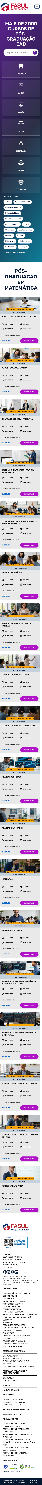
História (8, 236)
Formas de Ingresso (12, 1309)
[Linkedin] (16, 1272)
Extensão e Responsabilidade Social (20, 1315)
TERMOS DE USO (10, 1265)
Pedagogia (10, 247)
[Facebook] (5, 1272)
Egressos (7, 1320)
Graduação (8, 1378)
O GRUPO (6, 1254)
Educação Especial (13, 207)
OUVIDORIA (7, 1267)
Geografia (9, 230)
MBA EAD (7, 1364)
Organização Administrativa (16, 1293)
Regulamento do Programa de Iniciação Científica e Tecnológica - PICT (19, 1442)
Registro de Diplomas (13, 1400)
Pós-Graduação (10, 1381)
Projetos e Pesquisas (13, 1312)
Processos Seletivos (13, 1304)
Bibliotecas (8, 1333)
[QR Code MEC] (15, 1244)
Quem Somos (8, 1299)
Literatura (10, 241)
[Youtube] (13, 1272)
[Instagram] (8, 1272)
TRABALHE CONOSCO (12, 1260)
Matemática (24, 241)
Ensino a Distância (13, 219)
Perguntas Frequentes (14, 1325)
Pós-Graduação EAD (12, 1358)
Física (26, 224)
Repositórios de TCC (12, 1405)
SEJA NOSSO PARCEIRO (12, 1257)
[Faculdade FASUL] (16, 1229)
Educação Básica (22, 202)
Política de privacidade (33, 1481)
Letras (20, 236)
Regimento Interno (12, 1307)
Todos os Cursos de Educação (15, 252)
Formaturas (9, 1323)
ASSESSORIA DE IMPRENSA (14, 1262)
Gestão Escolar (25, 230)
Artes (7, 202)
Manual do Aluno (11, 1390)
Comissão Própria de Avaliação (17, 1317)
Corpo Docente (10, 1296)
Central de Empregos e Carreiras (19, 1328)
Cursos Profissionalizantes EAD (18, 1366)
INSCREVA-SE (29, 341)
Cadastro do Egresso (13, 1330)
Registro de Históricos (14, 1402)
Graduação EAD (10, 1356)
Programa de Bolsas (12, 1414)
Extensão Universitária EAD (16, 1361)
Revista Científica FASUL (14, 1341)
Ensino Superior (12, 224)
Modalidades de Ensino (14, 1301)
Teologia (23, 247)
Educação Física (12, 213)
